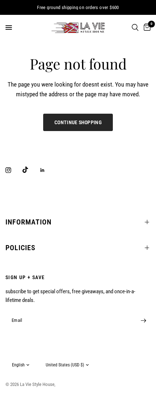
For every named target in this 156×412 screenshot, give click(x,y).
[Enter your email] (143, 320)
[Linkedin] (48, 170)
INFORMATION (28, 222)
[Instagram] (13, 170)
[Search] (135, 27)
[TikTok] (30, 170)
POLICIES (20, 247)
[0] (146, 27)
